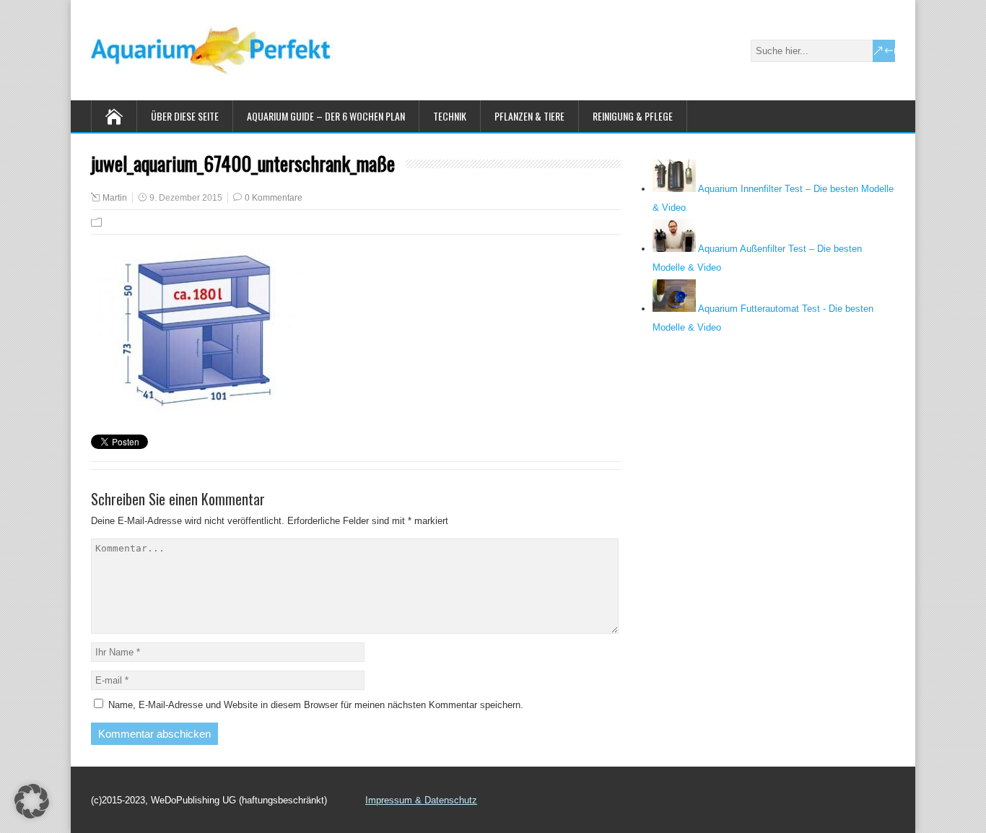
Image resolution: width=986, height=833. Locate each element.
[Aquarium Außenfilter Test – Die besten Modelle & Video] (674, 248)
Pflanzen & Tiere (529, 115)
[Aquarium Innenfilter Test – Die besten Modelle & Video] (674, 188)
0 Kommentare (273, 198)
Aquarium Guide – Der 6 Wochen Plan (326, 115)
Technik (449, 115)
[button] (32, 801)
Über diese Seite (185, 115)
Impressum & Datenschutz (421, 800)
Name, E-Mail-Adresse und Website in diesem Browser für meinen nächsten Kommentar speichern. (315, 704)
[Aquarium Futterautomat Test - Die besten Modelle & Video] (674, 308)
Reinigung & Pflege (633, 115)
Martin (114, 198)
